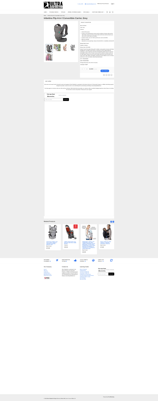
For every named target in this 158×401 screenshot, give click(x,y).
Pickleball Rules (83, 270)
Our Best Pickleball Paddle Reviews (87, 275)
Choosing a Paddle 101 (84, 271)
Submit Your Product (48, 275)
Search (45, 269)
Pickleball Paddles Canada (85, 276)
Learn (45, 12)
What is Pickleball (83, 269)
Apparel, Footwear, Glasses (74, 12)
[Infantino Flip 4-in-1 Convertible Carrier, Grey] (61, 32)
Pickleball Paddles (53, 12)
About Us (45, 270)
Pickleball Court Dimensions (85, 274)
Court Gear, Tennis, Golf (97, 12)
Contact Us (46, 271)
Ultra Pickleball (50, 398)
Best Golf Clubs (83, 279)
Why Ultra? (48, 81)
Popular (63, 12)
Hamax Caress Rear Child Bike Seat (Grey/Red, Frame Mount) (51, 242)
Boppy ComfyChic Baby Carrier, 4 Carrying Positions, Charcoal (86, 242)
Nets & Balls (86, 12)
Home (45, 15)
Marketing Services (47, 274)
